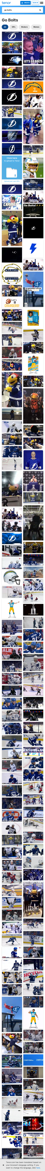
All (5, 27)
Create (27, 3)
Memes (36, 27)
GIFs (13, 27)
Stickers (24, 27)
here (38, 1168)
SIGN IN (35, 3)
